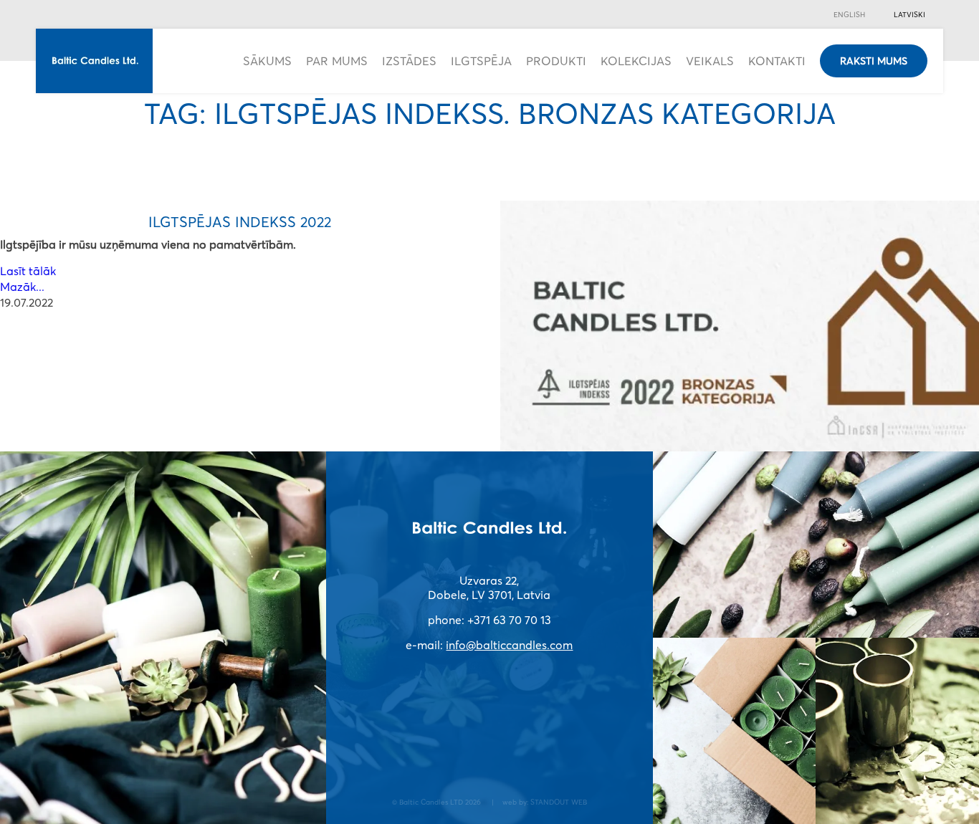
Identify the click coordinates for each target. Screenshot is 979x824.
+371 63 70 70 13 (509, 620)
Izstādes (409, 61)
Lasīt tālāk (28, 271)
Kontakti (777, 61)
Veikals (710, 61)
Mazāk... (22, 286)
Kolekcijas (636, 61)
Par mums (337, 61)
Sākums (267, 61)
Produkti (556, 61)
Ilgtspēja (481, 61)
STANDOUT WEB (558, 801)
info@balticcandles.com (509, 645)
